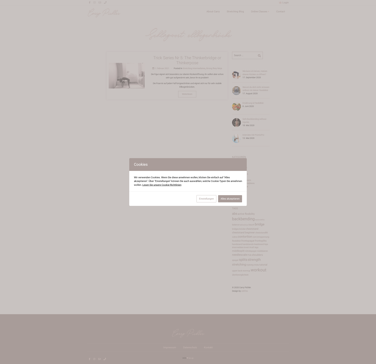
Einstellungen (206, 198)
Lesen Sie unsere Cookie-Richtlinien (161, 184)
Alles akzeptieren (230, 198)
